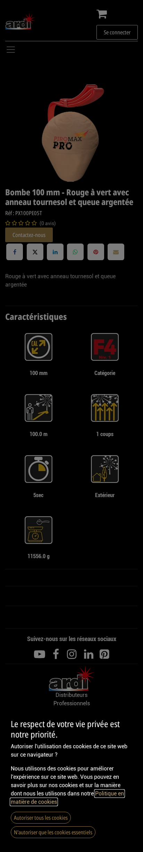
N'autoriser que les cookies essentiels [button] (53, 832)
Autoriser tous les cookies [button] (41, 817)
